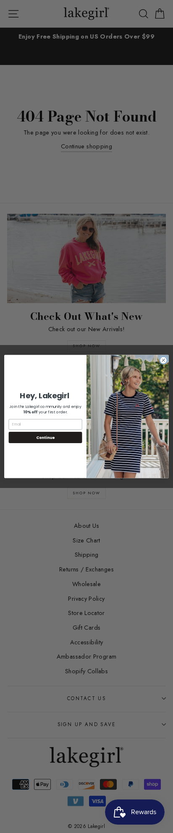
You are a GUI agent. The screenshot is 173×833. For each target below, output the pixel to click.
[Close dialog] (163, 360)
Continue (45, 437)
